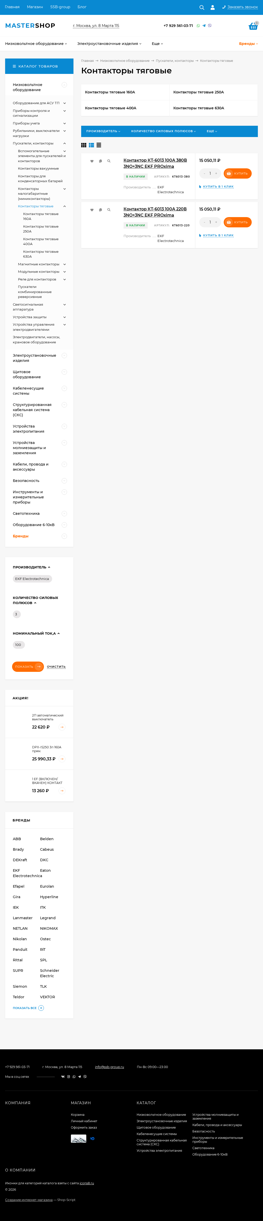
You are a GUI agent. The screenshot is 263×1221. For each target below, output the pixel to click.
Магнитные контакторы (38, 264)
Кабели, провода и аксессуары (217, 1125)
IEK (16, 907)
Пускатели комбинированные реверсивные (35, 292)
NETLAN (20, 928)
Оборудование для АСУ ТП (36, 103)
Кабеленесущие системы (157, 1134)
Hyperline (49, 897)
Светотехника (203, 1148)
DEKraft (20, 860)
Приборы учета (26, 123)
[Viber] (210, 25)
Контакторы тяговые (35, 206)
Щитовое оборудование (156, 1127)
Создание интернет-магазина (29, 1200)
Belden (47, 839)
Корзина (77, 1115)
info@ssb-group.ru (109, 1067)
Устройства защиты (29, 317)
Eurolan (47, 886)
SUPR (18, 970)
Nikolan (20, 939)
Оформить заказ (84, 1127)
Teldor (18, 997)
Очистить (56, 666)
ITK (43, 907)
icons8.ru (87, 1183)
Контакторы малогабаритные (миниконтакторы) (34, 194)
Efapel (18, 886)
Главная (12, 7)
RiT (42, 949)
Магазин (35, 7)
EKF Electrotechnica (32, 579)
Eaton (45, 870)
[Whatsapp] (198, 25)
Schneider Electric (49, 973)
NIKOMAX (49, 928)
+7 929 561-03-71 (178, 25)
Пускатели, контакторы (175, 61)
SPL (43, 960)
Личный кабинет (84, 1121)
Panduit (20, 949)
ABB (17, 839)
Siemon (20, 986)
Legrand (48, 918)
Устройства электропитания (159, 1150)
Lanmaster (23, 918)
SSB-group (60, 7)
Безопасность (203, 1131)
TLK (43, 986)
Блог (82, 7)
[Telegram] (203, 25)
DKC (44, 860)
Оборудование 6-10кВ (210, 1154)
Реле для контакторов (37, 279)
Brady (18, 849)
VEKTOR (47, 997)
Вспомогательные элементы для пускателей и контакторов (42, 156)
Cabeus (47, 849)
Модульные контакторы (38, 271)
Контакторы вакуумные (38, 168)
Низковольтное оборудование (124, 61)
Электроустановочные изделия (162, 1121)
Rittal (18, 960)
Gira (16, 897)
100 (18, 645)
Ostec (45, 939)
